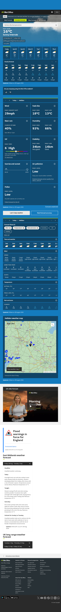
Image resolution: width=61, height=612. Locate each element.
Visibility (8, 231)
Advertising (42, 574)
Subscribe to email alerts (19, 592)
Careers (17, 585)
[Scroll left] (52, 61)
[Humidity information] (54, 121)
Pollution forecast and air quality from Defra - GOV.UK (43, 179)
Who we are (18, 580)
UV (52, 228)
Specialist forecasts (20, 570)
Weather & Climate (20, 560)
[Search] (55, 25)
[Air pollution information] (54, 164)
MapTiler (46, 372)
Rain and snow (31, 228)
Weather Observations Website (6, 572)
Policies (29, 577)
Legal (29, 583)
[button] (30, 345)
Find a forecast (18, 562)
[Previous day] (5, 100)
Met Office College (5, 563)
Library (29, 572)
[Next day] (9, 100)
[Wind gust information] (27, 106)
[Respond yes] (6, 92)
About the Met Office (20, 577)
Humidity (44, 228)
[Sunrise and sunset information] (27, 164)
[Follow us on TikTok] (48, 597)
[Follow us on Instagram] (51, 597)
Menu (57, 12)
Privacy (29, 585)
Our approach (31, 562)
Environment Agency (10, 446)
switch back (46, 16)
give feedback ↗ (36, 16)
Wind (6, 228)
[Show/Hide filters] (56, 224)
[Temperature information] (56, 282)
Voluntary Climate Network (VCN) (5, 576)
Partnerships (18, 587)
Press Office (18, 583)
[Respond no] (10, 92)
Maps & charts (18, 566)
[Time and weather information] (56, 239)
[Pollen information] (54, 187)
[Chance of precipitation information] (27, 121)
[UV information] (27, 139)
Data (41, 568)
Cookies (29, 582)
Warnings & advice (19, 564)
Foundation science (32, 570)
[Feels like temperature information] (54, 106)
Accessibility (31, 580)
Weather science (32, 564)
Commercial (18, 582)
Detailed (20, 20)
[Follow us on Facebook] (45, 597)
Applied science (31, 568)
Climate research (32, 566)
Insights (42, 572)
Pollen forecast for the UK (12, 202)
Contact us (18, 589)
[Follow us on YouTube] (41, 597)
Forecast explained (51, 206)
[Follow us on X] (38, 597)
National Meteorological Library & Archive (6, 567)
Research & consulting (45, 570)
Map (32, 20)
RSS (29, 587)
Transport (42, 564)
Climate (17, 568)
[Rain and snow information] (56, 300)
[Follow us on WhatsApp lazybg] (58, 597)
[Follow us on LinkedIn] (55, 597)
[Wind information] (56, 251)
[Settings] (52, 12)
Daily (8, 20)
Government (43, 562)
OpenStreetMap (53, 372)
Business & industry (44, 566)
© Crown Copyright (56, 602)
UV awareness (9, 157)
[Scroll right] (55, 61)
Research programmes (33, 560)
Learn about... (18, 572)
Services (42, 560)
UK (42, 20)
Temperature (17, 228)
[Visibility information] (54, 139)
